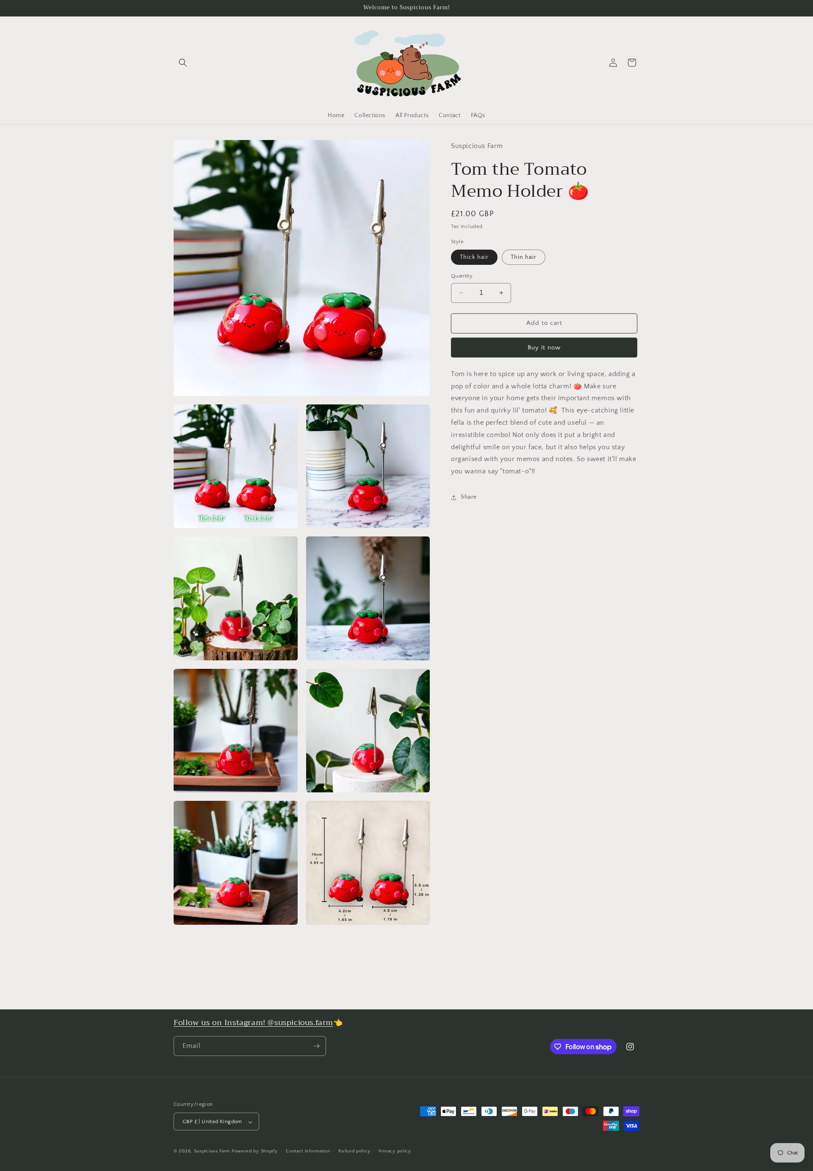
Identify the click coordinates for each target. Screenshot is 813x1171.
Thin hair (523, 257)
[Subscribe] (316, 1046)
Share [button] (469, 497)
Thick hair (474, 257)
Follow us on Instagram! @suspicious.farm (253, 1022)
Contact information (308, 1151)
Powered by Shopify (255, 1151)
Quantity (462, 276)
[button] (183, 62)
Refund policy (354, 1151)
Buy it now (544, 347)
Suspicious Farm (212, 1151)
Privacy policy (395, 1151)
